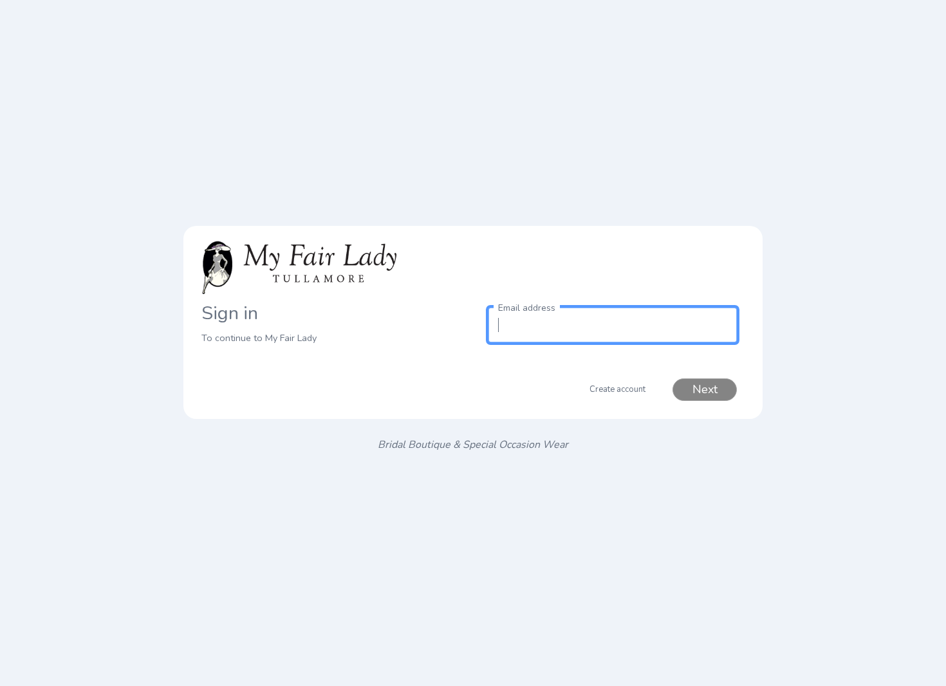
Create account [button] (617, 389)
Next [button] (705, 389)
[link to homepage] (333, 265)
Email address (526, 308)
